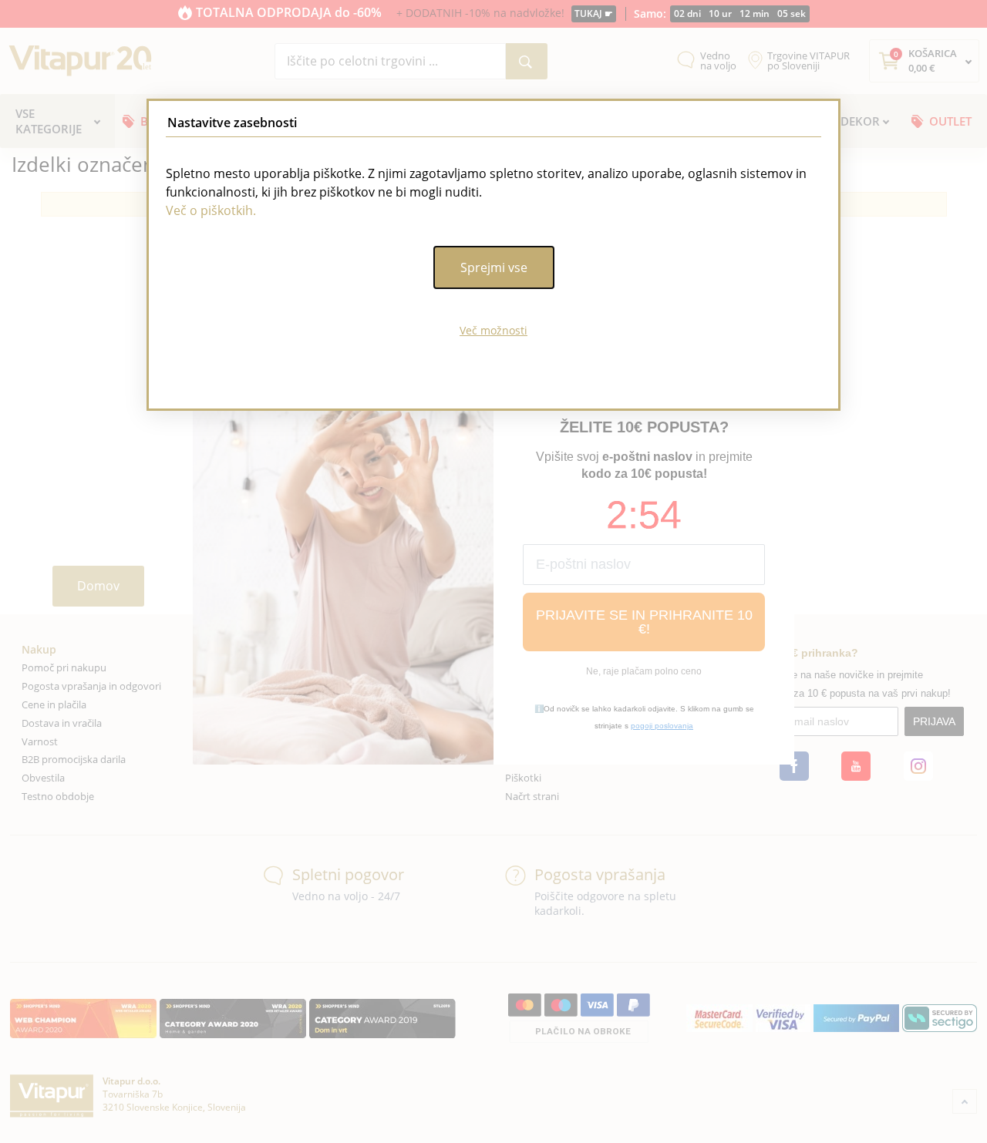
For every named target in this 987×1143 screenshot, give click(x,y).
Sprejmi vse (493, 267)
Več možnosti (493, 330)
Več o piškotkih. (211, 210)
